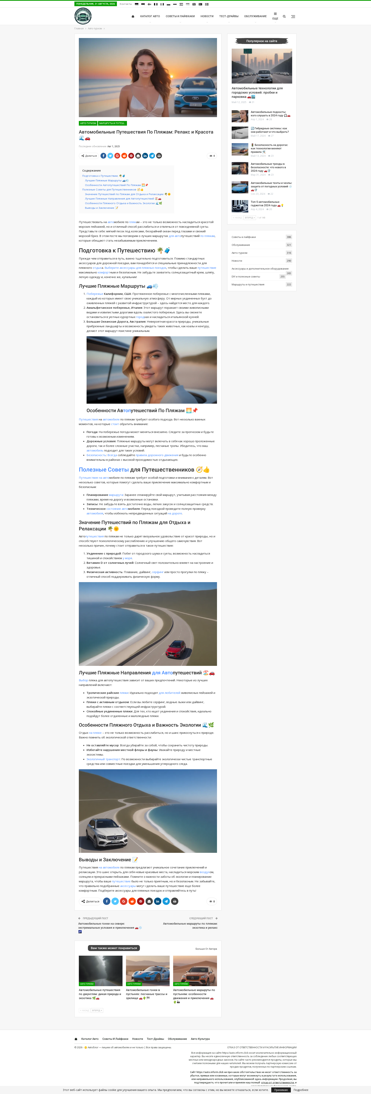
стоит (115, 424)
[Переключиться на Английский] (194, 4)
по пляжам (207, 236)
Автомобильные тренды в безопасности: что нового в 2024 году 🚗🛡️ (268, 167)
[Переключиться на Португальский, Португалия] (200, 4)
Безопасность (96, 455)
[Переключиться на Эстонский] (143, 4)
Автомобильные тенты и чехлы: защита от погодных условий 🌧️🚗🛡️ (271, 186)
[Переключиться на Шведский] (206, 4)
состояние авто (117, 509)
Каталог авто (150, 16)
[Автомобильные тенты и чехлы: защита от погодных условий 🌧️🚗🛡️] (240, 187)
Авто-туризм (88, 123)
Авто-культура (200, 1038)
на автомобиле (109, 867)
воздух (205, 872)
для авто (175, 236)
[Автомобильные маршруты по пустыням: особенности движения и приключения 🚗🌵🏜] (195, 971)
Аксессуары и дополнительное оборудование (260, 268)
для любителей (169, 693)
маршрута (116, 495)
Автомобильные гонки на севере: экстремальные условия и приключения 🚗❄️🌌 (110, 927)
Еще (275, 18)
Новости (207, 16)
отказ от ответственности (277, 1082)
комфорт (104, 272)
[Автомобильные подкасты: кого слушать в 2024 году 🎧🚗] (240, 116)
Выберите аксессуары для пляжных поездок (135, 268)
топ (127, 410)
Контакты (126, 4)
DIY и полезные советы (246, 276)
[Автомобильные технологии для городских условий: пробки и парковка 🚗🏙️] (262, 66)
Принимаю (281, 1090)
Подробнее (301, 1090)
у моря (127, 558)
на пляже (95, 733)
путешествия (94, 536)
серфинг (158, 572)
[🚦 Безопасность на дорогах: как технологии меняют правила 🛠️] (240, 149)
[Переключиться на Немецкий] (136, 4)
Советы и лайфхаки (180, 16)
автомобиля (95, 513)
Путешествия (88, 419)
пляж (132, 222)
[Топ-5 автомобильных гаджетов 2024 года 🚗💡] (240, 206)
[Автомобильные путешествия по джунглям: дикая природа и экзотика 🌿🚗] (101, 971)
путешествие (207, 268)
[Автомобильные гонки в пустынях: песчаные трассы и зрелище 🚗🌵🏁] (148, 971)
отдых (97, 268)
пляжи (124, 693)
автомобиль (95, 450)
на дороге (175, 513)
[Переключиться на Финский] (149, 4)
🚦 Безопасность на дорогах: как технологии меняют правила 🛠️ (269, 148)
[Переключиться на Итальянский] (162, 4)
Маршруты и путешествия (113, 123)
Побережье (95, 294)
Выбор (83, 680)
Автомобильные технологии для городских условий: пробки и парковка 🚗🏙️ (257, 92)
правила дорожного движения (157, 455)
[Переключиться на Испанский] (181, 4)
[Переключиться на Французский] (155, 4)
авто (111, 222)
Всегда (112, 455)
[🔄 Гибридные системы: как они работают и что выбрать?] (240, 133)
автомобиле (111, 419)
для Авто (162, 673)
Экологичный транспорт (103, 759)
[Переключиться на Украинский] (187, 4)
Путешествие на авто (94, 477)
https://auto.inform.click (235, 1052)
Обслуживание (255, 16)
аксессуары (128, 886)
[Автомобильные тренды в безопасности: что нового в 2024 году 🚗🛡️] (240, 168)
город (140, 317)
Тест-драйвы (228, 16)
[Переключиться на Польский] (168, 4)
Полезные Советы (104, 469)
